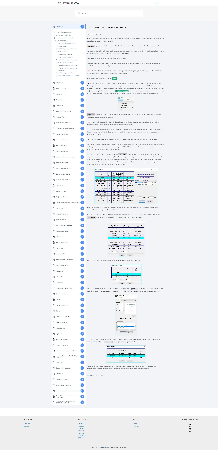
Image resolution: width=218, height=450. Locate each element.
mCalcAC (81, 428)
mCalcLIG (81, 431)
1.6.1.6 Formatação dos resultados (67, 65)
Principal (156, 3)
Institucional (28, 423)
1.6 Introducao (62, 46)
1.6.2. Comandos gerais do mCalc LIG (68, 75)
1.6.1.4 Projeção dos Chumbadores (68, 60)
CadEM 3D (81, 423)
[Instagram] (190, 431)
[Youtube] (190, 424)
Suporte (135, 423)
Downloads (136, 426)
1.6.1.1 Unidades (62, 51)
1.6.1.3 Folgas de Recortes (65, 57)
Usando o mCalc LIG (62, 40)
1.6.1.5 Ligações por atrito (65, 62)
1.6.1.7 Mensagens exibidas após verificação (67, 69)
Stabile (105, 447)
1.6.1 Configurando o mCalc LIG (67, 49)
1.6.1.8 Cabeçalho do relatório (66, 73)
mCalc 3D (81, 426)
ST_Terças (81, 438)
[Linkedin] (190, 426)
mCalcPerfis (81, 435)
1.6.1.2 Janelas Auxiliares (65, 54)
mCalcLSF (81, 433)
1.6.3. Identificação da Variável (66, 43)
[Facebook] (190, 429)
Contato (26, 426)
